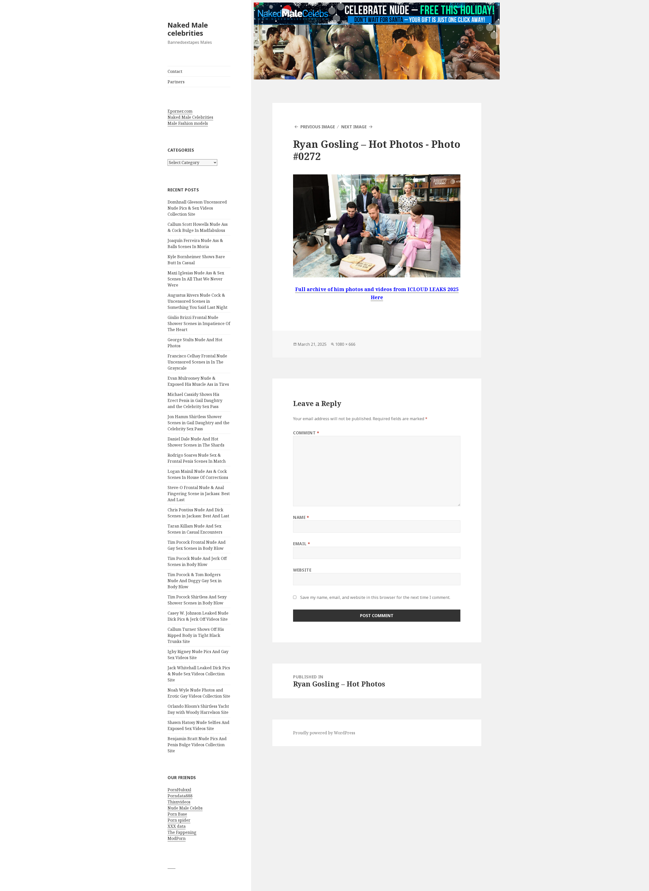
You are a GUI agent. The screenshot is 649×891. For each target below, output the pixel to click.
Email (301, 543)
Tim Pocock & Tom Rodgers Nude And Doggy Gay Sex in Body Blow (195, 581)
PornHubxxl (179, 790)
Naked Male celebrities (188, 29)
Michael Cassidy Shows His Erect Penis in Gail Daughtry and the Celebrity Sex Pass (195, 400)
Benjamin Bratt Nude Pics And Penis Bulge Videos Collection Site (197, 745)
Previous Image (317, 127)
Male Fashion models (188, 123)
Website (302, 570)
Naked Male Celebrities (190, 117)
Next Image (354, 127)
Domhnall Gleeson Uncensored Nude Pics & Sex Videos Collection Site (197, 208)
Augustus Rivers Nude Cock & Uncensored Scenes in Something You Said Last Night (197, 301)
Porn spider (179, 820)
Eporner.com (180, 111)
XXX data (177, 826)
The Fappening (182, 832)
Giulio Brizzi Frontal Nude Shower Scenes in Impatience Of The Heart (199, 323)
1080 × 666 (345, 344)
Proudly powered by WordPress (324, 733)
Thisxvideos (179, 802)
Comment (306, 433)
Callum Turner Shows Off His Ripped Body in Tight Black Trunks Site (196, 635)
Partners (176, 82)
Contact (175, 71)
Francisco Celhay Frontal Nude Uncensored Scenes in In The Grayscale (197, 362)
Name (301, 517)
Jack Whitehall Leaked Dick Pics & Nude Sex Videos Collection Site (199, 674)
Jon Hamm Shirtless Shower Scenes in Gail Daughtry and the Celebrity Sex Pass (198, 423)
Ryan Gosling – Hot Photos (358, 144)
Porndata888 (180, 796)
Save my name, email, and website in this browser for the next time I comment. (375, 597)
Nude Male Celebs (185, 808)
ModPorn (177, 838)
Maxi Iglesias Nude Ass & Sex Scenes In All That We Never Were (196, 279)
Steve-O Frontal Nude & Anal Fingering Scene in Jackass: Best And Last (199, 493)
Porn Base (177, 814)
